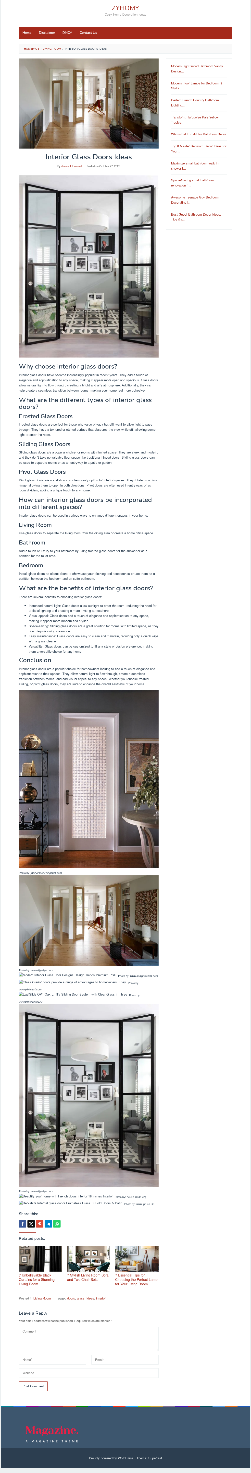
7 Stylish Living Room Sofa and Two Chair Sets (88, 1277)
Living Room (42, 1298)
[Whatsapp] (57, 1224)
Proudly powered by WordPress (111, 1458)
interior (101, 1298)
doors (71, 1298)
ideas (90, 1298)
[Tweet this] (31, 1224)
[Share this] (22, 1224)
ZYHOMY (125, 8)
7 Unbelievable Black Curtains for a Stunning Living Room (37, 1279)
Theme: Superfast (149, 1458)
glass (81, 1298)
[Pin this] (39, 1224)
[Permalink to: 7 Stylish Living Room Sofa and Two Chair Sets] (89, 1259)
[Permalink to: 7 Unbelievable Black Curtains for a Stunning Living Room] (40, 1259)
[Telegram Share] (48, 1224)
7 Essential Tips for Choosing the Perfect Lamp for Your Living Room (136, 1279)
